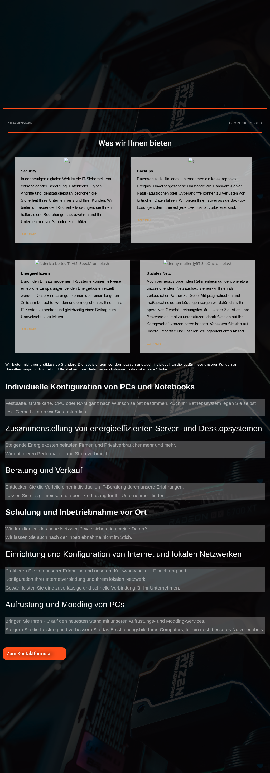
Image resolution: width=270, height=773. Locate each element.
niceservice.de (20, 123)
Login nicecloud (245, 123)
